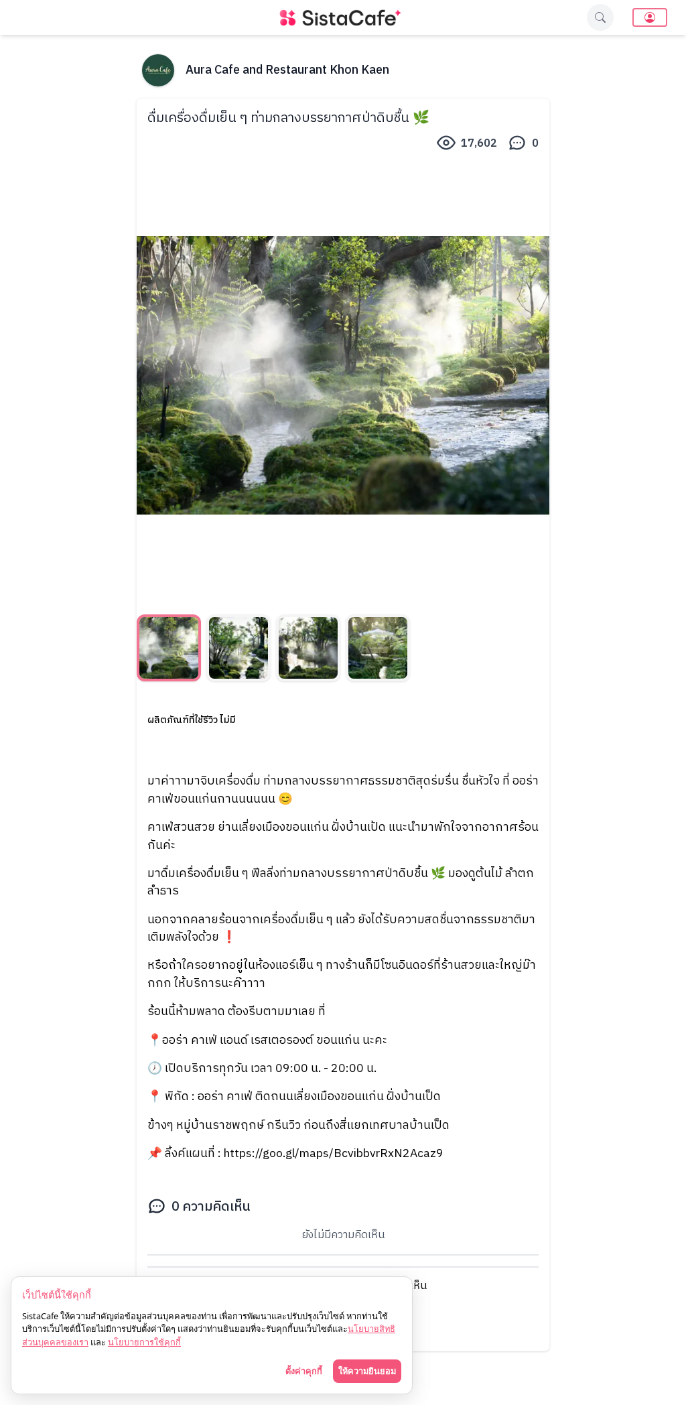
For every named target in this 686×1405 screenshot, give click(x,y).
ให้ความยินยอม (367, 1371)
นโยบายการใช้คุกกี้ (144, 1342)
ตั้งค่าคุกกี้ (303, 1371)
